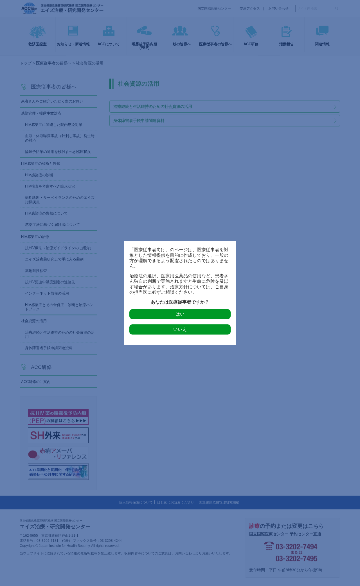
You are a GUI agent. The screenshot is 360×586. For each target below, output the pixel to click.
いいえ (180, 329)
